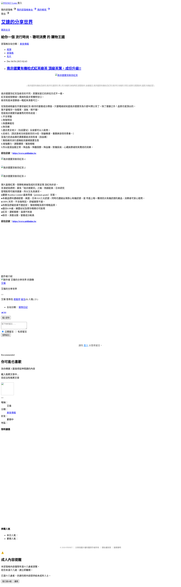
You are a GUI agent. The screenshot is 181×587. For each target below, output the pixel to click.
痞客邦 (17, 299)
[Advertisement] (66, 248)
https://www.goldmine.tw (24, 153)
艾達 (3, 283)
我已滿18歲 (7, 581)
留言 (23, 299)
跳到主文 (5, 30)
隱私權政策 (106, 547)
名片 (9, 56)
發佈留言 (6, 335)
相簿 (9, 49)
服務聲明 (117, 547)
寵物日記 (23, 307)
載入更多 (6, 318)
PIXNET (69, 547)
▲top (3, 312)
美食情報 (24, 44)
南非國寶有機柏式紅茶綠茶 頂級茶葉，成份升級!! (44, 68)
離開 (16, 581)
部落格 (10, 53)
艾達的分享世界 (17, 22)
